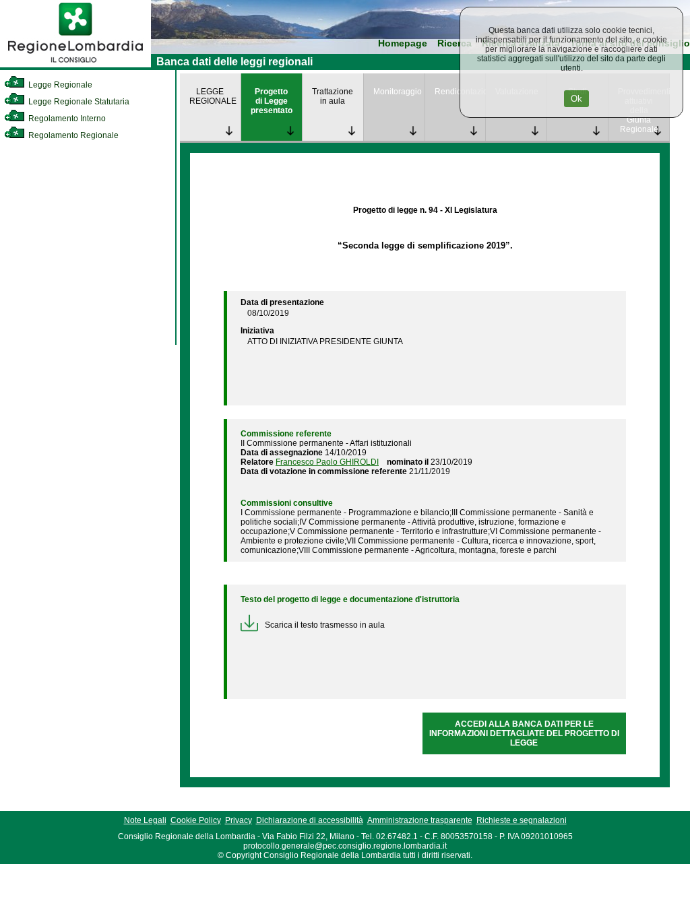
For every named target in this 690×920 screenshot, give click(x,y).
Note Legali (145, 820)
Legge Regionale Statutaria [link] (77, 101)
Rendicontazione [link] (460, 91)
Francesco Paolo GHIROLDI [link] (327, 462)
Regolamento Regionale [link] (72, 135)
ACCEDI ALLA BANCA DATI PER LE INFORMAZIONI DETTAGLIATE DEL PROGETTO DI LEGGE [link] (524, 733)
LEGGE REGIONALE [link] (213, 96)
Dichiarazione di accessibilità (309, 820)
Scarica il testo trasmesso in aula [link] (325, 625)
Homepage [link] (402, 43)
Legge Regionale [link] (59, 85)
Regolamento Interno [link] (66, 118)
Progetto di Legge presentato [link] (271, 101)
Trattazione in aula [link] (332, 96)
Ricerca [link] (454, 43)
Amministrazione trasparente (419, 820)
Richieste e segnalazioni (521, 820)
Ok (576, 99)
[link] (75, 64)
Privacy (238, 820)
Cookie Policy (195, 820)
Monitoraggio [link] (397, 91)
